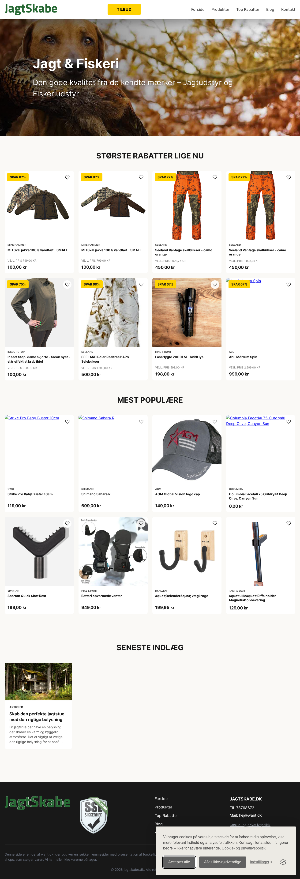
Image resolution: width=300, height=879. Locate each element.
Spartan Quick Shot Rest (27, 596)
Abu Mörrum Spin (243, 357)
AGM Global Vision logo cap (177, 494)
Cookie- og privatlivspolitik (250, 825)
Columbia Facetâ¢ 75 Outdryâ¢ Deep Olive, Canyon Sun (258, 496)
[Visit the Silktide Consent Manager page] (283, 862)
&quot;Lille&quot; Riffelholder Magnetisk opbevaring (252, 598)
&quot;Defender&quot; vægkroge (181, 596)
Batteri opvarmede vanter (101, 596)
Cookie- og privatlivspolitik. (244, 848)
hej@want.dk (250, 815)
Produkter (220, 9)
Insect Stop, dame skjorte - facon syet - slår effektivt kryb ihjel (39, 359)
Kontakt (288, 9)
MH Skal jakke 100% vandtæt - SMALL (38, 250)
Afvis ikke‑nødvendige (222, 862)
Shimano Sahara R (95, 494)
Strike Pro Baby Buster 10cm (30, 494)
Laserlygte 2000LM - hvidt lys (179, 357)
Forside (197, 9)
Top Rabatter (247, 9)
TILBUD (124, 9)
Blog (270, 9)
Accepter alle (179, 862)
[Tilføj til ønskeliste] (67, 177)
